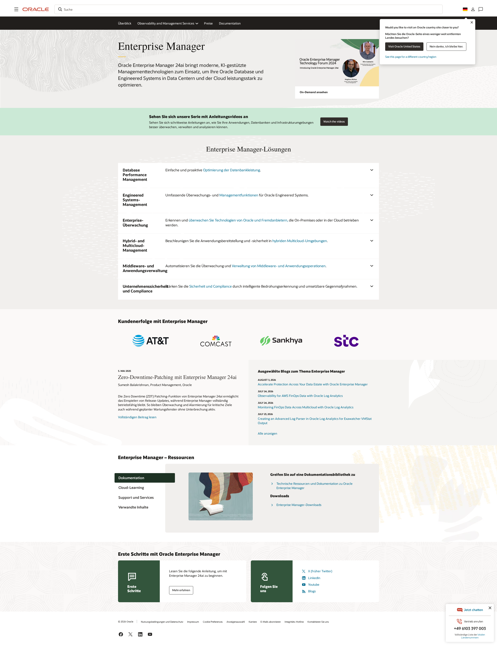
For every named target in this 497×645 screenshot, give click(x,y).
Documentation (230, 23)
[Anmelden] (473, 9)
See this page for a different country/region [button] (410, 57)
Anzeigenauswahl (236, 621)
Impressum (193, 621)
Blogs (312, 591)
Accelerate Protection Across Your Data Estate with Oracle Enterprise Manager (313, 384)
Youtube (313, 584)
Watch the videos (334, 121)
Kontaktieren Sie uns (318, 621)
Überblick (124, 23)
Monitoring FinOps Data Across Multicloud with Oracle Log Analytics (306, 407)
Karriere (253, 621)
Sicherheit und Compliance (210, 286)
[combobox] (248, 9)
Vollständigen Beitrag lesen (137, 417)
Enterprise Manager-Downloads (298, 505)
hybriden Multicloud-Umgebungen (299, 240)
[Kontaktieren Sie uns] (480, 9)
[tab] (145, 478)
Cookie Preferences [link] (213, 621)
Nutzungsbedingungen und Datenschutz (162, 621)
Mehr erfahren (181, 590)
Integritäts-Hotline (294, 621)
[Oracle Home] (36, 9)
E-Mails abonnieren (271, 621)
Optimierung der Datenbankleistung (231, 170)
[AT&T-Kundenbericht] (150, 341)
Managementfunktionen (238, 195)
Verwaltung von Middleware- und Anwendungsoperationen (279, 265)
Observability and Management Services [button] (165, 23)
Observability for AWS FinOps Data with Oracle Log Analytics (300, 396)
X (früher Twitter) (320, 571)
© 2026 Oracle (125, 621)
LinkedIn (314, 578)
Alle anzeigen (267, 433)
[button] (16, 9)
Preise (208, 23)
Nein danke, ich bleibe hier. (446, 46)
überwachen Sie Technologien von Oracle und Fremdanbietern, (238, 220)
